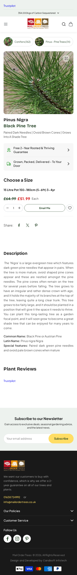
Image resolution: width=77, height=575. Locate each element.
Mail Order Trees (22, 555)
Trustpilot (10, 5)
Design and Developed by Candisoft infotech (38, 560)
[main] (38, 220)
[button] (6, 24)
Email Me (44, 208)
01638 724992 (12, 497)
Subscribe (61, 438)
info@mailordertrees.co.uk (20, 501)
